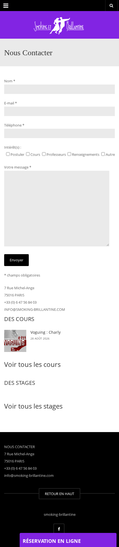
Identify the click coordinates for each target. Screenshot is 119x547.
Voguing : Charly (45, 332)
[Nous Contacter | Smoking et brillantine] (59, 25)
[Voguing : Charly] (15, 341)
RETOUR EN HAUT (59, 493)
